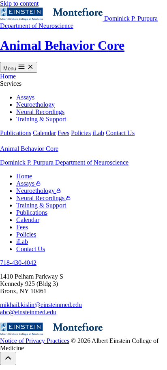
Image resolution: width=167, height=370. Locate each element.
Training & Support (41, 119)
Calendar (44, 132)
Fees (63, 132)
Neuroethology (35, 104)
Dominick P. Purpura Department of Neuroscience (64, 162)
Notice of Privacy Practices (34, 340)
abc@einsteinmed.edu (28, 312)
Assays (25, 97)
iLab (98, 132)
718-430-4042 (18, 262)
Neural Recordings (40, 111)
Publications (15, 132)
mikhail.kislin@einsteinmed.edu (41, 304)
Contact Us (120, 132)
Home (8, 76)
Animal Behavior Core (62, 45)
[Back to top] (8, 358)
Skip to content (19, 3)
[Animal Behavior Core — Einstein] (52, 18)
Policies (81, 132)
